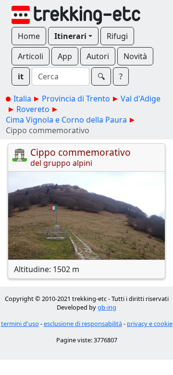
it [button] (21, 76)
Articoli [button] (30, 56)
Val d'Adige (141, 98)
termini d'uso (20, 323)
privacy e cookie (150, 323)
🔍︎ (101, 76)
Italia (22, 98)
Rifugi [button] (117, 36)
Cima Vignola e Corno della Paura (66, 119)
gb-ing (107, 307)
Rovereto (32, 109)
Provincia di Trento (76, 98)
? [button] (121, 76)
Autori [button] (97, 56)
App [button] (65, 56)
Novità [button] (135, 56)
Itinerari (70, 36)
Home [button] (29, 36)
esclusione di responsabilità (83, 323)
